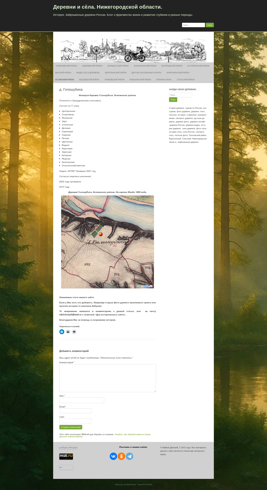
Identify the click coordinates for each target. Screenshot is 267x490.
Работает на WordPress (125, 484)
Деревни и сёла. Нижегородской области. (107, 6)
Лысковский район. (89, 79)
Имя (62, 395)
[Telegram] (129, 456)
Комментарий (67, 362)
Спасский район (186, 79)
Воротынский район (116, 72)
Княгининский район (178, 72)
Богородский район (171, 65)
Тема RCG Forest (144, 484)
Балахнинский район (145, 65)
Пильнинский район (140, 79)
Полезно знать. (164, 79)
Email (62, 406)
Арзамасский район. (118, 65)
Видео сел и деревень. (88, 72)
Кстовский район (64, 79)
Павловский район (115, 79)
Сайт (61, 416)
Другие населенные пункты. (147, 72)
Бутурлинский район (198, 65)
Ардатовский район (92, 65)
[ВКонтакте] (113, 456)
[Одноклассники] (121, 456)
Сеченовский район (66, 65)
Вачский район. (63, 72)
